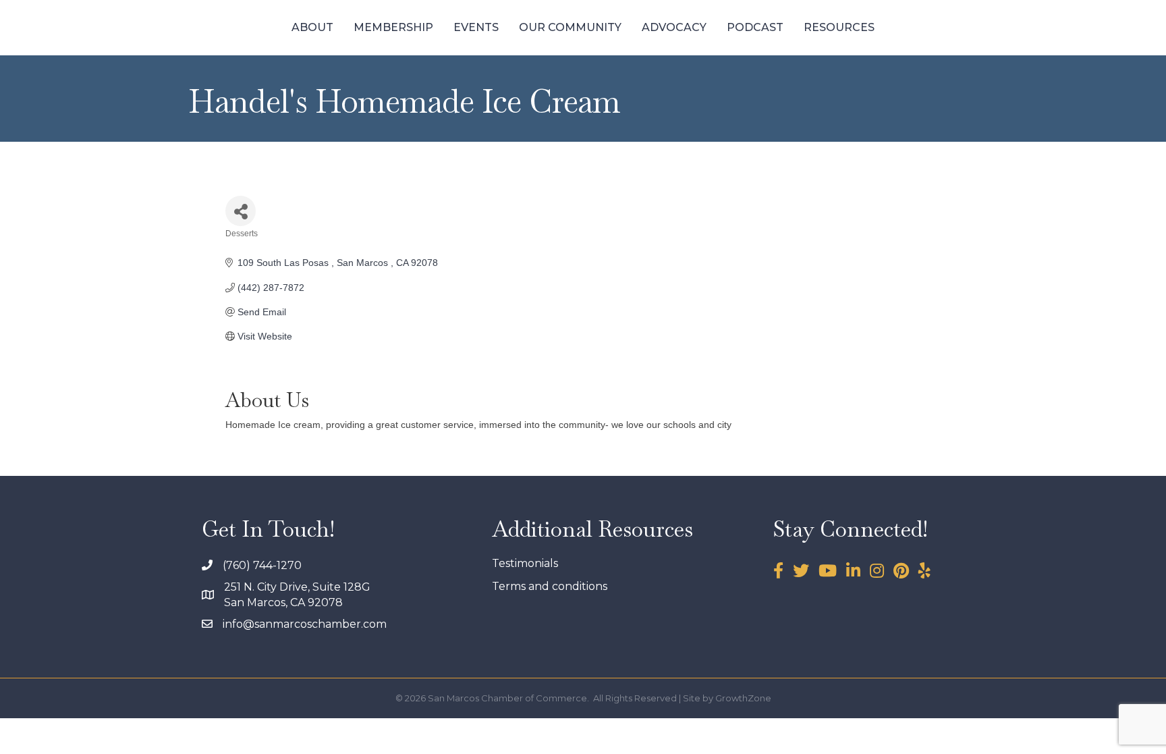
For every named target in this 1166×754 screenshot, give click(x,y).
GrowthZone (743, 698)
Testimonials (525, 563)
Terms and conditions (549, 586)
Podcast (755, 27)
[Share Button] (240, 211)
